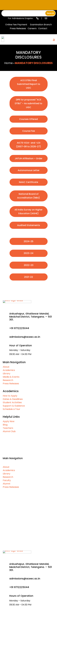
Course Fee (28, 131)
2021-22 (28, 277)
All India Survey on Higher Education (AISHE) (28, 211)
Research (8, 380)
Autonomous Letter (28, 170)
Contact (42, 28)
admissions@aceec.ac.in (24, 578)
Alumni (6, 483)
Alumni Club (9, 431)
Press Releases (18, 28)
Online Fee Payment (16, 24)
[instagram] (40, 650)
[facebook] (16, 650)
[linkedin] (28, 650)
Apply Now (8, 421)
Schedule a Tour (11, 409)
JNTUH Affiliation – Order (28, 158)
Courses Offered (28, 119)
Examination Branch (41, 24)
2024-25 (28, 241)
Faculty (7, 480)
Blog (5, 424)
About (6, 366)
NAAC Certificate (28, 182)
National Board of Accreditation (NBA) (28, 195)
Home (8, 63)
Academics (9, 370)
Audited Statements (28, 225)
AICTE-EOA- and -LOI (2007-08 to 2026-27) (28, 144)
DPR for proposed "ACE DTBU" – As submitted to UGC (28, 103)
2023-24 (28, 253)
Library (6, 373)
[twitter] (34, 650)
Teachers (8, 428)
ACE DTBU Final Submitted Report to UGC (28, 84)
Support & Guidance (14, 405)
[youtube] (22, 650)
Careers (32, 28)
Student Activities (12, 402)
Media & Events (11, 376)
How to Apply (10, 395)
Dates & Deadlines (13, 399)
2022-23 (28, 265)
